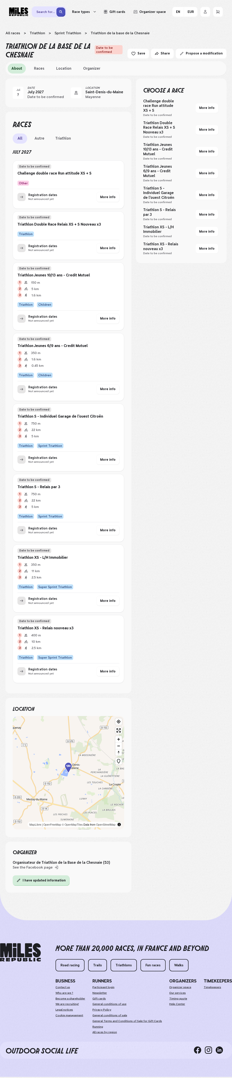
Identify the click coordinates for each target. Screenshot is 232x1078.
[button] (68, 772)
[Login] (205, 12)
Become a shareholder (70, 998)
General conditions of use (109, 1004)
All (19, 138)
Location (63, 68)
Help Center (177, 1004)
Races (39, 68)
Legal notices (64, 1009)
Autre (39, 138)
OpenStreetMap (106, 824)
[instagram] (210, 1050)
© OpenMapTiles (72, 824)
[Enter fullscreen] (118, 730)
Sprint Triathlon (68, 33)
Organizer (91, 68)
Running (97, 1026)
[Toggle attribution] (119, 824)
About (16, 68)
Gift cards (99, 998)
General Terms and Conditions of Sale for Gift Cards (127, 1021)
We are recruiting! (67, 1004)
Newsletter (99, 992)
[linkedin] (221, 1050)
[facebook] (199, 1050)
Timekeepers (212, 987)
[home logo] (20, 952)
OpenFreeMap (52, 824)
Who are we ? (64, 992)
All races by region (104, 1032)
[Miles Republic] (18, 11)
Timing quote (178, 998)
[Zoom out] (118, 746)
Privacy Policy (101, 1009)
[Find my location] (118, 721)
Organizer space (180, 987)
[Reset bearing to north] (118, 752)
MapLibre (35, 824)
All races (12, 33)
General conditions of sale (109, 1015)
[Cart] (218, 12)
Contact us (63, 987)
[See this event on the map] (76, 92)
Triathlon (37, 33)
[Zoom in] (118, 739)
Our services (177, 992)
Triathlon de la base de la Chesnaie (120, 33)
